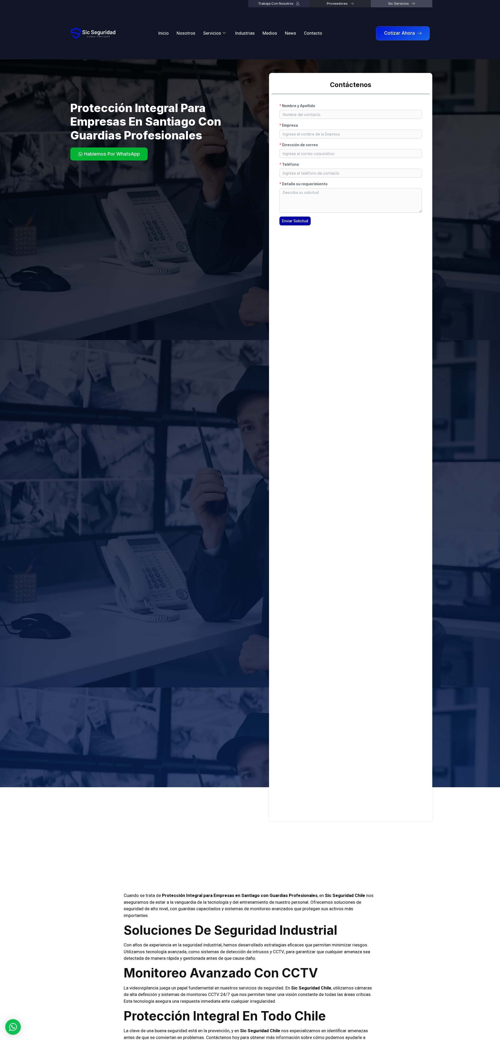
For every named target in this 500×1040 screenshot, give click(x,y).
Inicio (163, 33)
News (290, 33)
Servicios (212, 33)
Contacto (313, 33)
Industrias (245, 33)
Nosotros (186, 33)
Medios (269, 33)
